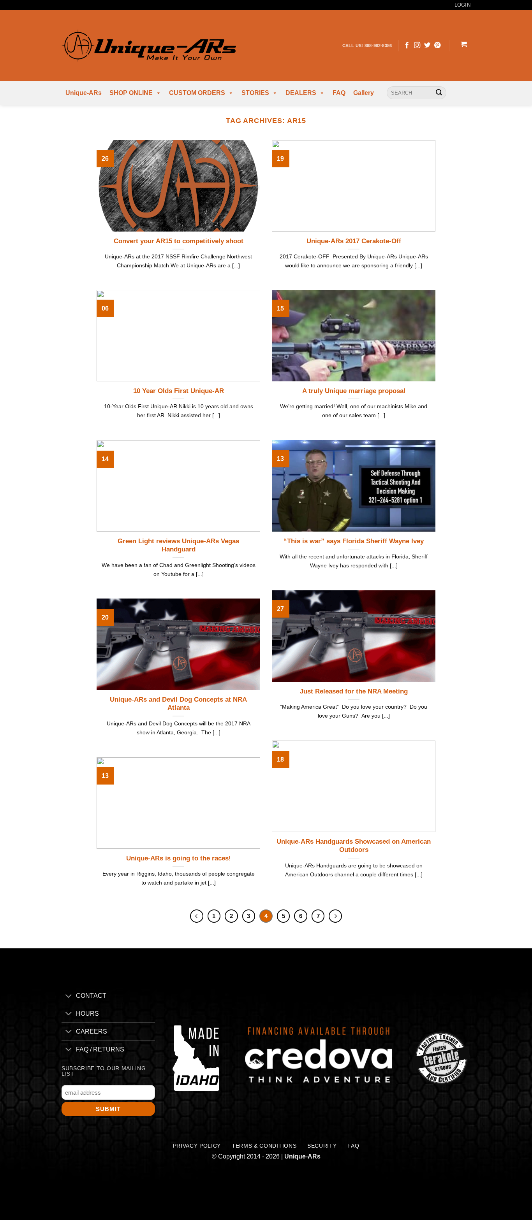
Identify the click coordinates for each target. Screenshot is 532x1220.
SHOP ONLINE (131, 93)
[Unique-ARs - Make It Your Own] (149, 45)
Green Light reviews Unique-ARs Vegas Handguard (178, 545)
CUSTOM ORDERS (197, 93)
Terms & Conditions (264, 1146)
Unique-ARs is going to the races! (178, 858)
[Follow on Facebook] (407, 45)
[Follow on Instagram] (417, 45)
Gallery (363, 93)
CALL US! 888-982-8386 (367, 45)
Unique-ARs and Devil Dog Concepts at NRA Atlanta (178, 704)
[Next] (335, 916)
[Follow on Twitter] (427, 45)
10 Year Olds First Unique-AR (178, 391)
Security (321, 1146)
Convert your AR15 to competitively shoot (178, 241)
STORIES (255, 93)
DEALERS (300, 93)
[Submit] (439, 93)
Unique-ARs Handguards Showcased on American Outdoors (354, 846)
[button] (463, 45)
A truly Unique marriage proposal (353, 391)
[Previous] (196, 916)
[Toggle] (69, 996)
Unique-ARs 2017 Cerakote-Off (354, 241)
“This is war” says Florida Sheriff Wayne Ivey (354, 541)
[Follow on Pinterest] (437, 45)
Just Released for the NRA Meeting (354, 691)
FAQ (339, 93)
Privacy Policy (197, 1146)
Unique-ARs (83, 93)
